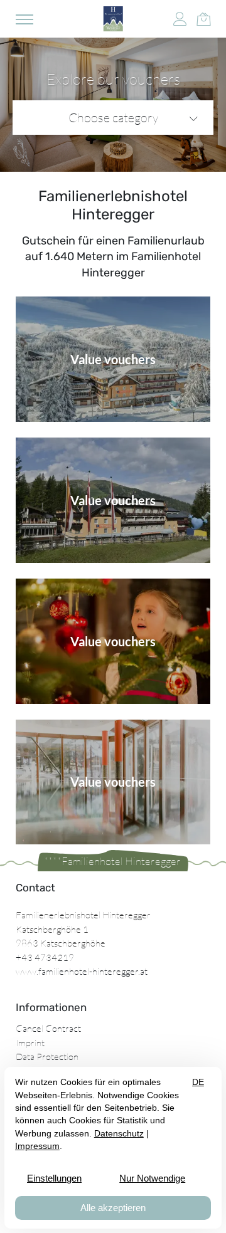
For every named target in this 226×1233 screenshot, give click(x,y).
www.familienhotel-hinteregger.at (82, 971)
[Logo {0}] (113, 19)
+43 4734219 (45, 957)
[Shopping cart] (203, 17)
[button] (24, 18)
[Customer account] (180, 19)
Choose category (113, 117)
